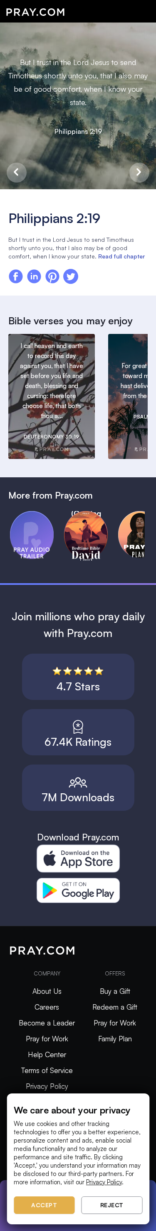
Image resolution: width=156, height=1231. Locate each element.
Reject (112, 1204)
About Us (47, 991)
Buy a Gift (115, 991)
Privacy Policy (47, 1086)
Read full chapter (121, 256)
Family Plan (115, 1038)
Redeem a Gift (114, 1007)
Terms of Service (47, 1070)
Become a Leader (47, 1022)
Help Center (47, 1054)
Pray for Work (47, 1038)
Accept (44, 1204)
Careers (47, 1007)
